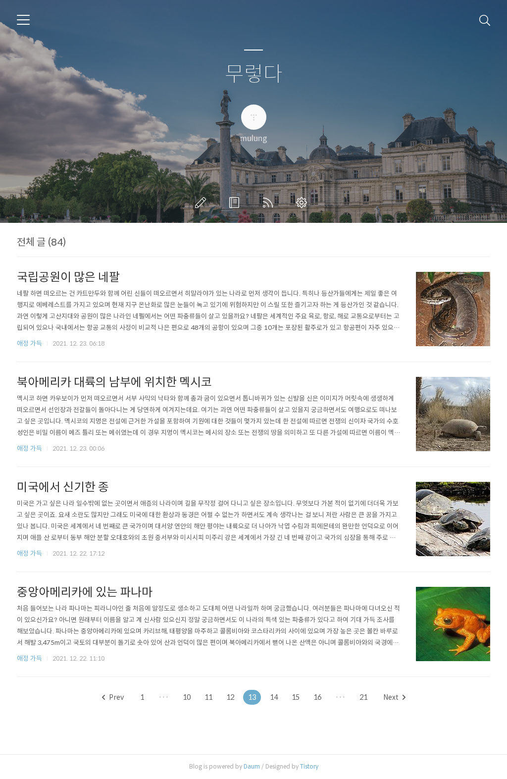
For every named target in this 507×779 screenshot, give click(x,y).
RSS (270, 202)
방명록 (236, 202)
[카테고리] (23, 20)
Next (391, 697)
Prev (116, 697)
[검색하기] (484, 20)
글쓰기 (202, 202)
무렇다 (254, 74)
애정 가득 (29, 343)
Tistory (309, 766)
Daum (252, 766)
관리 (303, 202)
